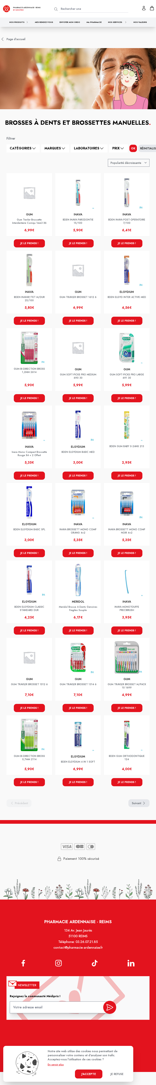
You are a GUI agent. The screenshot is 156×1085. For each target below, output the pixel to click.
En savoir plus (56, 1064)
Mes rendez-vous (44, 22)
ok (133, 148)
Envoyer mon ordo (70, 22)
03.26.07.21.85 (87, 941)
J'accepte (88, 1074)
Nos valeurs (140, 22)
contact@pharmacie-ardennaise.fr (78, 947)
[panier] (152, 8)
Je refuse (117, 1074)
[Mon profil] (143, 8)
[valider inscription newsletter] (109, 1007)
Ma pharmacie (94, 22)
